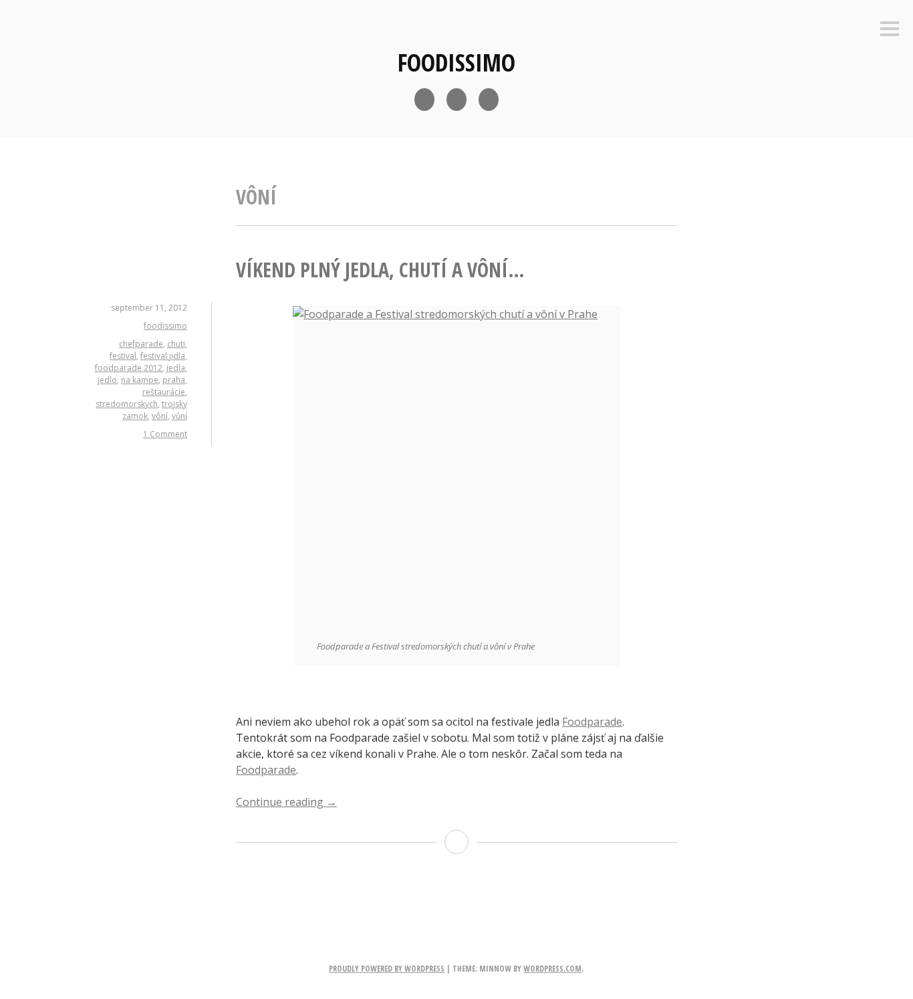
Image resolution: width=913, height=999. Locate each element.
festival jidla (162, 356)
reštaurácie (163, 392)
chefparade (141, 343)
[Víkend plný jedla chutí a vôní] (456, 469)
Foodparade (592, 721)
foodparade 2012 (128, 368)
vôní (160, 416)
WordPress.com (552, 968)
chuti (176, 343)
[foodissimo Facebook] (424, 99)
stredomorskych (127, 404)
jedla (175, 368)
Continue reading (286, 802)
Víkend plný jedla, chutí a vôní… (380, 269)
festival (123, 356)
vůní (179, 416)
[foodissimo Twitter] (488, 99)
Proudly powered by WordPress (386, 968)
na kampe (139, 380)
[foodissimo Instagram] (456, 99)
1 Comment (165, 434)
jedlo (107, 380)
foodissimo (456, 62)
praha (173, 380)
